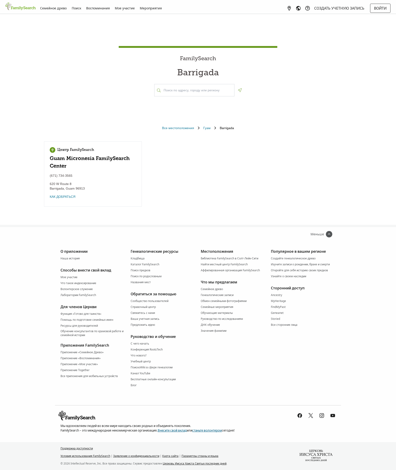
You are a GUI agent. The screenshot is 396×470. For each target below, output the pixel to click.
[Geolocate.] (240, 90)
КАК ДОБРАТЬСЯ (62, 196)
